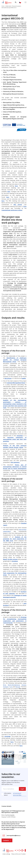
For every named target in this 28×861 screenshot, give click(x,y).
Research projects (16, 6)
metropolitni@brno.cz (14, 835)
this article (18, 204)
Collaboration (8, 6)
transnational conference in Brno (12, 210)
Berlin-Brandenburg (14, 685)
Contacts (6, 840)
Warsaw (17, 687)
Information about (12, 794)
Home (3, 6)
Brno (4, 685)
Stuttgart (5, 687)
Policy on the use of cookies (18, 854)
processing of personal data (17, 794)
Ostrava (24, 685)
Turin (24, 206)
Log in (22, 789)
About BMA (7, 9)
